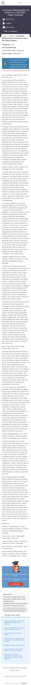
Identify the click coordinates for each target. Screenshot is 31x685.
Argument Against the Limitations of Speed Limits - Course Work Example (14, 622)
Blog (11, 667)
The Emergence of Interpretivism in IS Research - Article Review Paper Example (14, 640)
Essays (11, 36)
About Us (24, 667)
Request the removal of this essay (15, 609)
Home (4, 36)
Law (13, 44)
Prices (19, 667)
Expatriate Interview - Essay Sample (14, 645)
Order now (15, 584)
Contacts (12, 670)
